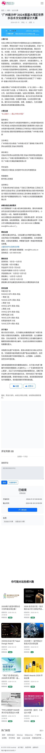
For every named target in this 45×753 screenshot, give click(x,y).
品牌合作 (35, 747)
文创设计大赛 (8, 521)
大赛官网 (23, 510)
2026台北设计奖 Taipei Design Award (11, 642)
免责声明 (28, 747)
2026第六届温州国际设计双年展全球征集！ (11, 607)
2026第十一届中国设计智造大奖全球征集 (33, 642)
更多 (41, 730)
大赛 (8, 10)
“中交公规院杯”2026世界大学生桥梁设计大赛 (10, 711)
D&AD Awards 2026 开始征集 (33, 676)
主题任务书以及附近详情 (10, 247)
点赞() (30, 386)
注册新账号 (13, 482)
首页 (2, 10)
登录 (4, 482)
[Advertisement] (22, 424)
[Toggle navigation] (42, 3)
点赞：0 (31, 22)
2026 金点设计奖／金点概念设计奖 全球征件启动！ (33, 607)
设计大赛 (15, 10)
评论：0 (24, 22)
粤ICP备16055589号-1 (8, 750)
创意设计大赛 (20, 521)
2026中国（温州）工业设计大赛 (33, 711)
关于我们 (20, 747)
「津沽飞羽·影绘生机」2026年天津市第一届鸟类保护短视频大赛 (11, 676)
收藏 (17, 386)
